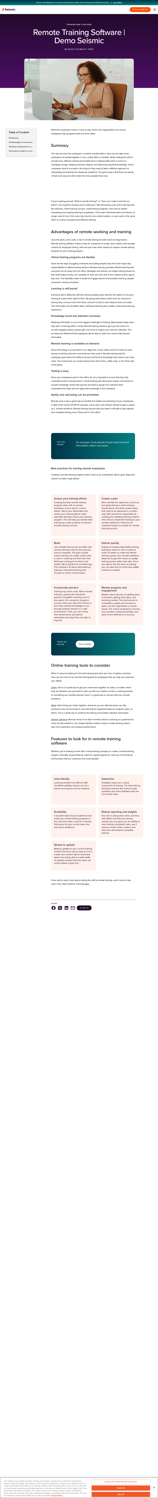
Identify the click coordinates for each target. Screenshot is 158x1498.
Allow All (121, 1494)
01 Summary (14, 138)
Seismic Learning (59, 719)
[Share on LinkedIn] (66, 907)
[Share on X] (60, 907)
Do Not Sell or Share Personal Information (121, 1482)
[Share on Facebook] (53, 907)
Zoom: (54, 687)
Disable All (121, 1488)
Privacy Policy (57, 1495)
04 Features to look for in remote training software (21, 151)
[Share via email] (72, 907)
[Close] (154, 1487)
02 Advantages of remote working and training (21, 142)
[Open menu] (155, 9)
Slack (53, 705)
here (87, 884)
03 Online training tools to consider (21, 147)
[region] (79, 1487)
